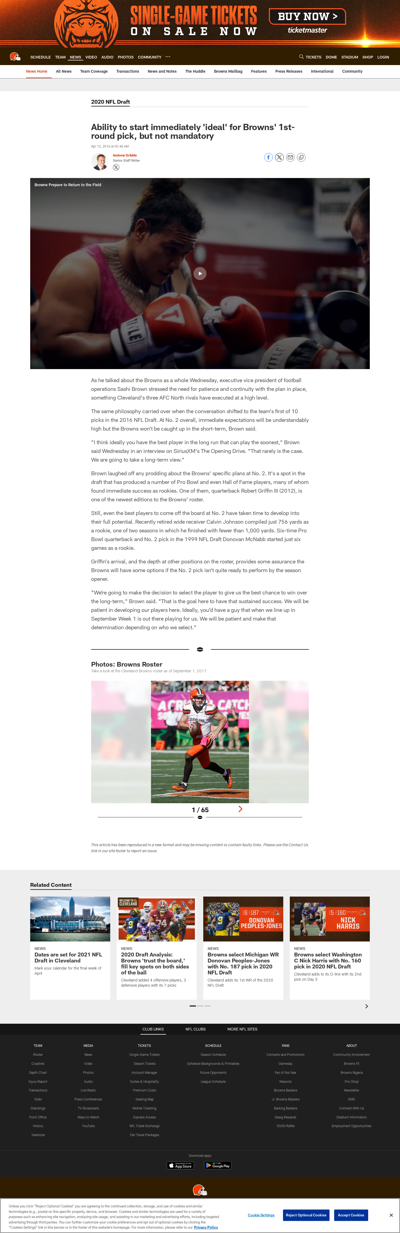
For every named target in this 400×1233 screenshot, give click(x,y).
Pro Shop (352, 1081)
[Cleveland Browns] (200, 1190)
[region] (200, 1215)
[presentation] (367, 1007)
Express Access (144, 1117)
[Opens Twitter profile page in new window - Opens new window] (116, 167)
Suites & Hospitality (144, 1081)
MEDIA (88, 1045)
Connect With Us (351, 1108)
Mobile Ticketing (144, 1108)
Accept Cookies (351, 1215)
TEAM (38, 1045)
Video (88, 1063)
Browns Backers (285, 1090)
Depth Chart (38, 1072)
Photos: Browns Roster (126, 664)
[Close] (391, 1215)
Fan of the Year (285, 1072)
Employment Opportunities (351, 1126)
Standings (37, 1108)
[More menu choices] (168, 56)
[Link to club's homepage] (15, 56)
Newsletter (351, 1090)
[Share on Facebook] (268, 160)
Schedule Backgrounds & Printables (213, 1063)
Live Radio (88, 1090)
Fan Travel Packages (144, 1135)
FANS (286, 1045)
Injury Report (38, 1081)
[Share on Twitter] (279, 160)
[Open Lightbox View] (200, 754)
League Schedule (213, 1081)
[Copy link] (301, 157)
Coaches (38, 1063)
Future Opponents (213, 1072)
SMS (351, 1099)
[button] (200, 273)
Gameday (286, 1063)
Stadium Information (351, 1117)
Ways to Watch (88, 1117)
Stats (38, 1099)
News (88, 1054)
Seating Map (145, 1099)
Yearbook (38, 1135)
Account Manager (144, 1072)
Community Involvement (351, 1054)
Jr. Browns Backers (286, 1099)
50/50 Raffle (285, 1126)
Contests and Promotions (285, 1054)
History (38, 1126)
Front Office (38, 1117)
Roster (38, 1054)
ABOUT (351, 1045)
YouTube (88, 1126)
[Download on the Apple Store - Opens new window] (180, 1166)
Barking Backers (285, 1108)
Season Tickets (145, 1063)
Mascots (285, 1081)
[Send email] (290, 160)
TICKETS (144, 1045)
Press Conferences (88, 1099)
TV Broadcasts (88, 1108)
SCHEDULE (213, 1045)
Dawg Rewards (285, 1117)
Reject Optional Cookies (306, 1215)
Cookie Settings (261, 1215)
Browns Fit (351, 1063)
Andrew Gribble (125, 155)
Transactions (38, 1090)
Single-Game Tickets (144, 1054)
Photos (88, 1072)
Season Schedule (213, 1054)
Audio (88, 1081)
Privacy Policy (206, 1227)
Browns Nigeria (352, 1072)
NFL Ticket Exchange (144, 1126)
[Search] (301, 56)
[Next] (240, 809)
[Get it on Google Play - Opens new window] (218, 1168)
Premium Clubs (144, 1090)
